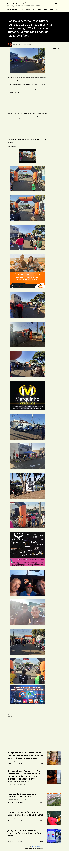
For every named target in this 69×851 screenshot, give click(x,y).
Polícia (22, 9)
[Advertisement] (27, 102)
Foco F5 (51, 9)
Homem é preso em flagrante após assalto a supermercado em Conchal (25, 813)
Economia (28, 9)
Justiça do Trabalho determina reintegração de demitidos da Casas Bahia (25, 833)
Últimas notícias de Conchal (12, 9)
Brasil (34, 9)
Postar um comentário (19, 763)
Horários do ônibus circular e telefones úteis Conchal (22, 795)
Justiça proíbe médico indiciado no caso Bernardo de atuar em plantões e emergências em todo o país (25, 755)
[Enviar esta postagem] (8, 715)
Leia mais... (41, 763)
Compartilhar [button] (56, 48)
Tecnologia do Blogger (35, 846)
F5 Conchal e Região (17, 3)
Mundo (39, 9)
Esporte (45, 9)
